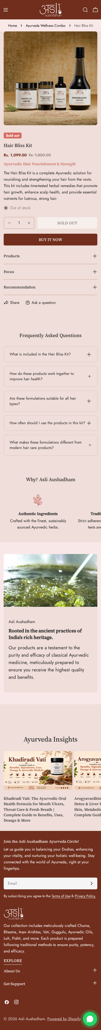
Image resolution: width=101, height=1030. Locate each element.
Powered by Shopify (64, 1019)
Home (12, 25)
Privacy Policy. (85, 896)
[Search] (85, 10)
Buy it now (50, 239)
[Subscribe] (91, 883)
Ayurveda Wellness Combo (45, 25)
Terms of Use (60, 896)
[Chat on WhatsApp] (90, 1019)
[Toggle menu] (6, 10)
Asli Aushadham (31, 1019)
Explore (13, 960)
